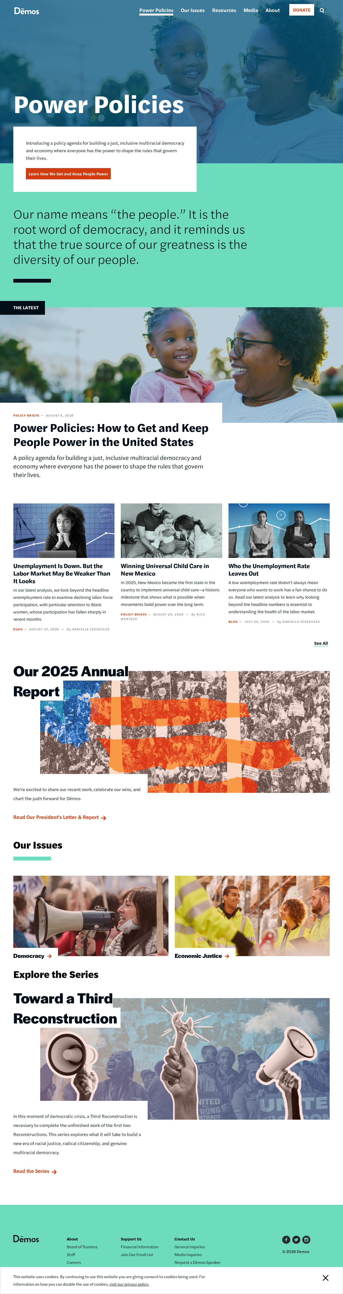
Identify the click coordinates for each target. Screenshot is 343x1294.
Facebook (286, 1240)
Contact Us (185, 1239)
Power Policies (156, 10)
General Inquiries (190, 1247)
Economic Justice (198, 956)
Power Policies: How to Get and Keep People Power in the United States (111, 434)
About (273, 10)
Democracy (28, 956)
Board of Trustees (82, 1247)
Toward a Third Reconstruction (65, 1008)
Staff (71, 1254)
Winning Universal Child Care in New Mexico (165, 569)
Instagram (306, 1240)
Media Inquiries (188, 1254)
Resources (224, 10)
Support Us (131, 1239)
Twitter (296, 1240)
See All (321, 643)
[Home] (26, 16)
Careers (74, 1262)
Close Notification (319, 1280)
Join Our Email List (137, 1254)
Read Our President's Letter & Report (56, 816)
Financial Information (139, 1247)
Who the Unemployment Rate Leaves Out (269, 569)
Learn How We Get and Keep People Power (68, 174)
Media (251, 10)
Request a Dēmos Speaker (198, 1262)
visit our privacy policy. (129, 1284)
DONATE (301, 10)
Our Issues (193, 10)
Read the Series (31, 1170)
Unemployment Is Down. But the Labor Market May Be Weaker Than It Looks (61, 573)
